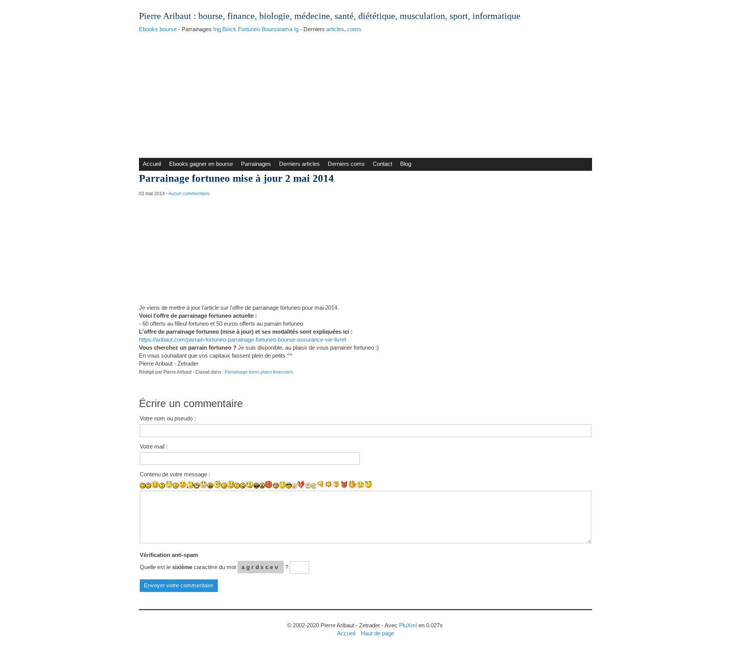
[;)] (224, 485)
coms (354, 29)
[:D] (197, 485)
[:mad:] (262, 485)
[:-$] (352, 484)
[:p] (250, 484)
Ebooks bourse (158, 29)
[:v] (313, 485)
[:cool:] (289, 485)
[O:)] (308, 485)
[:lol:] (256, 485)
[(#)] (328, 484)
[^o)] (368, 484)
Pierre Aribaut (165, 16)
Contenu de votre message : (175, 474)
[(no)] (320, 484)
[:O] (217, 484)
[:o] (210, 485)
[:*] (294, 485)
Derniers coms (346, 164)
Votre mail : (154, 446)
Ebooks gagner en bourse (201, 164)
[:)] (142, 485)
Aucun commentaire (189, 193)
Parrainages (256, 164)
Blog (405, 164)
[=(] (183, 484)
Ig (296, 29)
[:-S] (360, 484)
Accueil (152, 164)
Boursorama (277, 29)
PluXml (408, 625)
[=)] (155, 484)
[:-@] (269, 484)
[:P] (243, 485)
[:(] (176, 485)
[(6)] (344, 484)
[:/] (237, 485)
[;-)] (230, 484)
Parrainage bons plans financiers (259, 372)
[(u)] (301, 484)
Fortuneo (249, 29)
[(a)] (336, 484)
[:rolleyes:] (276, 485)
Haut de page (377, 633)
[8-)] (282, 484)
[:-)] (148, 485)
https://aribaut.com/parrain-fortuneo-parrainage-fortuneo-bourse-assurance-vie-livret (242, 339)
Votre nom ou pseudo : (168, 418)
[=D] (203, 484)
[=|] (169, 484)
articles (335, 29)
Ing (217, 29)
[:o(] (190, 484)
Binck (229, 29)
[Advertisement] (365, 93)
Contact (382, 164)
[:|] (162, 485)
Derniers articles (299, 164)
